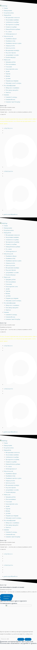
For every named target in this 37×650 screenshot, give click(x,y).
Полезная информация (9, 85)
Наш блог (8, 92)
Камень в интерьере (11, 57)
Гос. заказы (9, 31)
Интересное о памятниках (12, 88)
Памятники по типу (10, 41)
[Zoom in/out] (24, 645)
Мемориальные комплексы (13, 17)
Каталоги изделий (8, 36)
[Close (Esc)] (3, 645)
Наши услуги (7, 59)
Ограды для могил (10, 45)
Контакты (6, 95)
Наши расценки (8, 10)
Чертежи (8, 73)
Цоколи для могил (10, 48)
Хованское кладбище (11, 27)
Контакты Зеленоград (11, 97)
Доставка (8, 78)
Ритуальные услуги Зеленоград (13, 83)
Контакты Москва (10, 99)
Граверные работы (10, 62)
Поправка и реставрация (12, 81)
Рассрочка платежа (9, 13)
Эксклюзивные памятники (12, 20)
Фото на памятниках (11, 64)
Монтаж (8, 76)
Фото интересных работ (12, 90)
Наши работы (7, 15)
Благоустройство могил (12, 69)
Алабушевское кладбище (12, 22)
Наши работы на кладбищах (13, 29)
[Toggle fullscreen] (17, 645)
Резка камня (9, 66)
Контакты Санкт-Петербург (13, 102)
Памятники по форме (11, 38)
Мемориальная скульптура (12, 50)
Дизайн (7, 71)
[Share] (10, 645)
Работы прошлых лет (11, 34)
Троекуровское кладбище (12, 24)
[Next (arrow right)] (10, 648)
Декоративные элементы (12, 55)
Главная (6, 8)
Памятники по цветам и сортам (13, 43)
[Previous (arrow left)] (3, 648)
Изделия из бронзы (11, 52)
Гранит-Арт (3, 105)
